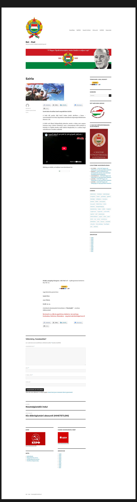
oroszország (101, 214)
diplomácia (93, 194)
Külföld (102, 30)
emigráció (92, 196)
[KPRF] (35, 438)
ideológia (92, 199)
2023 (60, 458)
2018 (60, 466)
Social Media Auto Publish (62, 501)
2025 (60, 455)
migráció (108, 209)
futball (98, 196)
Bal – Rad (30, 42)
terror (98, 219)
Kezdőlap (72, 30)
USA (98, 221)
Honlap (28, 382)
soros (105, 216)
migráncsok (93, 211)
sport (108, 216)
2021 (60, 461)
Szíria (27, 112)
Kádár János (99, 204)
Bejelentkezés (30, 456)
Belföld (79, 30)
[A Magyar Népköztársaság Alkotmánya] (99, 143)
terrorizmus (104, 219)
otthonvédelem (94, 216)
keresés (92, 201)
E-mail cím (29, 375)
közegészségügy (100, 206)
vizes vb (102, 221)
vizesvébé (108, 221)
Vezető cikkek (87, 30)
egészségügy (106, 194)
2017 (60, 467)
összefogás (106, 224)
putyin (100, 216)
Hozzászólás (30, 346)
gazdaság (103, 196)
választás (92, 224)
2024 (60, 457)
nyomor (92, 214)
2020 (60, 463)
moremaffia (106, 211)
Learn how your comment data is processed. (60, 392)
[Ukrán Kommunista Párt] (63, 437)
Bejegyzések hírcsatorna (32, 457)
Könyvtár (95, 30)
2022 (60, 460)
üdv (91, 226)
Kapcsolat (108, 30)
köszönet (92, 206)
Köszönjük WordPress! (36, 494)
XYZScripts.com (76, 501)
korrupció (92, 204)
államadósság (99, 224)
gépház (109, 196)
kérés (104, 204)
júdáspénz (98, 199)
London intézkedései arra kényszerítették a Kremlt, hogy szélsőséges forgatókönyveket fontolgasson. (101, 173)
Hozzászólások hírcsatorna (33, 459)
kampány (105, 199)
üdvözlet (96, 226)
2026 (60, 454)
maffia (103, 209)
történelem (93, 221)
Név (27, 368)
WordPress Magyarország (33, 460)
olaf (96, 214)
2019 (60, 464)
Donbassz (99, 194)
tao (95, 219)
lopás (99, 209)
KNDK (96, 201)
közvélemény (93, 209)
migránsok (99, 211)
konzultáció (102, 201)
